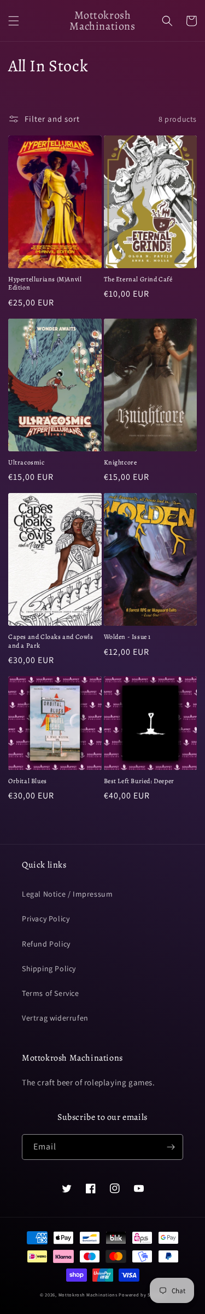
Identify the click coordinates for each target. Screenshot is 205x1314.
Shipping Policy (49, 968)
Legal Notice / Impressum (67, 894)
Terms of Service (50, 993)
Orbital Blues (27, 781)
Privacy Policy (45, 919)
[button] (14, 21)
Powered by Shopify (142, 1295)
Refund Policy (46, 944)
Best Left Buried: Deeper (139, 781)
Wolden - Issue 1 (127, 637)
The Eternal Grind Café (138, 279)
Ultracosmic (26, 462)
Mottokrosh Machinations (88, 1295)
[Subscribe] (171, 1147)
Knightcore (120, 462)
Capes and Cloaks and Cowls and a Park (50, 641)
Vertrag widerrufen (55, 1018)
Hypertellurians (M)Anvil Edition (44, 283)
